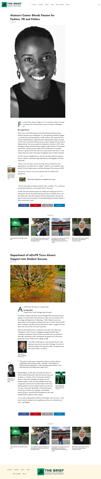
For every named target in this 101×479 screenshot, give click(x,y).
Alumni (28, 469)
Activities (9, 469)
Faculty (22, 469)
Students (16, 469)
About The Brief (16, 473)
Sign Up (24, 473)
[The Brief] (11, 4)
